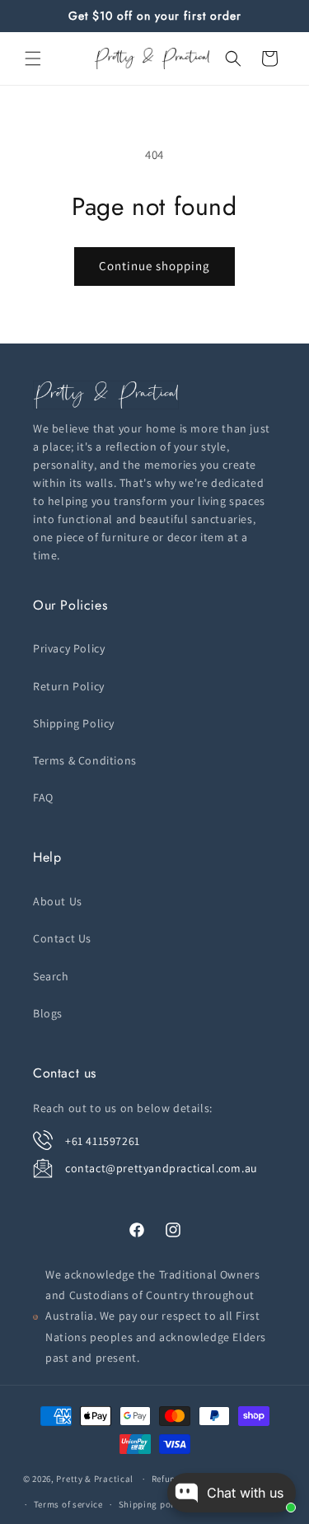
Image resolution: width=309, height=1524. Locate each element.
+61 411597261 (102, 1141)
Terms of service (68, 1504)
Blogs (48, 1013)
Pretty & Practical (94, 1478)
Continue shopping (154, 265)
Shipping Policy (74, 723)
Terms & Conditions (85, 760)
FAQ (43, 797)
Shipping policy (153, 1504)
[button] (33, 58)
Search (51, 976)
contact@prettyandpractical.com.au (161, 1168)
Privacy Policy (69, 648)
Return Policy (69, 686)
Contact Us (62, 938)
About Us (57, 901)
